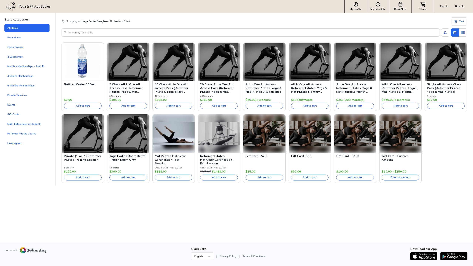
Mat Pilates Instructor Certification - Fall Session (170, 159)
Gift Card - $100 (347, 156)
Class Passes (15, 47)
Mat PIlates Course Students (24, 124)
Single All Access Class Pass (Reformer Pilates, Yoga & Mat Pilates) (444, 88)
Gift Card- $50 (301, 156)
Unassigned (14, 143)
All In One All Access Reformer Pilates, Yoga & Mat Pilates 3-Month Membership (354, 88)
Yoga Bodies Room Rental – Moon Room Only (128, 158)
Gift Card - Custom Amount (395, 158)
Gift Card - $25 (256, 156)
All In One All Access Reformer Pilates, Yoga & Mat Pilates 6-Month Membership (400, 88)
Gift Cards (13, 114)
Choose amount (400, 177)
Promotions (14, 37)
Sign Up (459, 6)
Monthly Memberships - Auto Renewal (28, 66)
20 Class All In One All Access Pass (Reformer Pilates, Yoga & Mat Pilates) (217, 88)
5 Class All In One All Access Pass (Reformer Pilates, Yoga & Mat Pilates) (126, 88)
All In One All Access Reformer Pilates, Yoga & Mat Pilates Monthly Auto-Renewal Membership (309, 88)
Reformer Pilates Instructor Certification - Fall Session (217, 159)
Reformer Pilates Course (21, 133)
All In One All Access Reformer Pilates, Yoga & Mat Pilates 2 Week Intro (264, 88)
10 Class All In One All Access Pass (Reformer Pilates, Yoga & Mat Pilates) (171, 88)
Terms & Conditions (254, 256)
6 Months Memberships (21, 85)
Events (11, 105)
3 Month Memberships (20, 76)
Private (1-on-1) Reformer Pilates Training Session (82, 158)
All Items (12, 28)
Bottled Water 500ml (79, 84)
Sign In (444, 6)
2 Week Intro (15, 57)
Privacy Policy (228, 256)
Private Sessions (17, 95)
